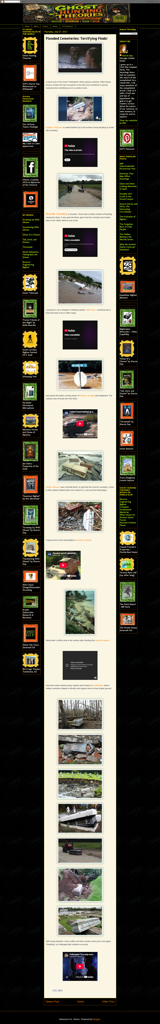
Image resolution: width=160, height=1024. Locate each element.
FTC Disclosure (67, 26)
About (36, 26)
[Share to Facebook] (59, 990)
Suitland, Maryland (54, 127)
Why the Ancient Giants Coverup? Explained (128, 247)
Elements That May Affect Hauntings (126, 176)
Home (27, 26)
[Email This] (53, 990)
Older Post (108, 1001)
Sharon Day (127, 55)
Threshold (27, 247)
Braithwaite (98, 685)
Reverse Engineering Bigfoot (28, 264)
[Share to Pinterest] (62, 990)
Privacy (55, 26)
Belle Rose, (91, 310)
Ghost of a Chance (31, 234)
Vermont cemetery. (84, 540)
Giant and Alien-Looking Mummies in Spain (128, 186)
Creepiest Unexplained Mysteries (125, 509)
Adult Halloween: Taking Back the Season (31, 254)
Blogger (96, 1019)
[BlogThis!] (55, 990)
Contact (45, 26)
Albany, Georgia (87, 396)
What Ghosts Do (127, 514)
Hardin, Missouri (53, 487)
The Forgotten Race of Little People (126, 227)
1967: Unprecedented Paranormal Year (128, 166)
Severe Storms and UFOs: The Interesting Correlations (128, 208)
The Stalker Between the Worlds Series (126, 237)
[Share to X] (57, 990)
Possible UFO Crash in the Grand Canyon (126, 196)
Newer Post (52, 1001)
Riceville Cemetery (56, 213)
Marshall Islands (102, 640)
